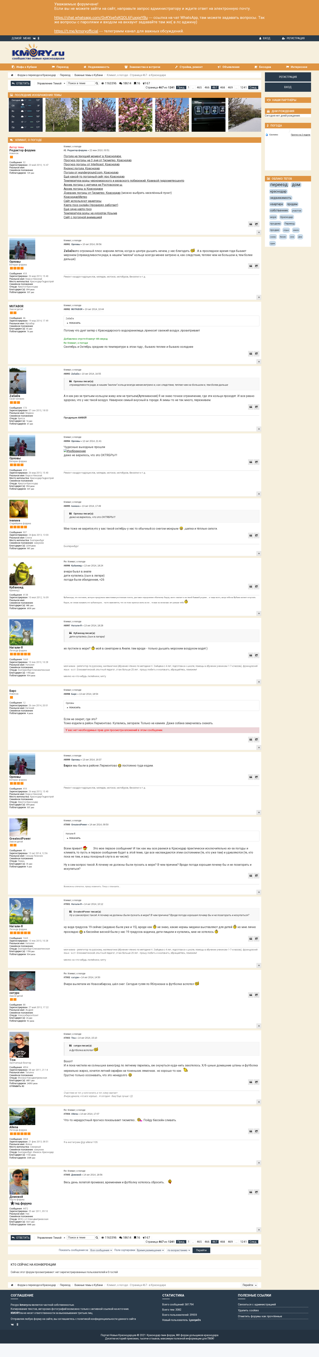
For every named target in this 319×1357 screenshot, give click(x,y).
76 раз (30, 332)
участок (296, 210)
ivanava (14, 520)
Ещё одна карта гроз (78, 209)
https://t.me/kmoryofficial (76, 31)
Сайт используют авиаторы (83, 201)
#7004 (67, 1114)
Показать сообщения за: (74, 1250)
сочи (292, 237)
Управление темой (49, 83)
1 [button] (188, 87)
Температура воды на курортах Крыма (90, 213)
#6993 (67, 374)
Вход (266, 38)
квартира (276, 204)
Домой (16, 38)
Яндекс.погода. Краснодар (82, 168)
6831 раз (30, 1081)
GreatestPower (20, 838)
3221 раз (30, 1222)
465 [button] (199, 87)
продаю (274, 230)
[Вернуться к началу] (258, 232)
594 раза (30, 290)
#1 (65, 150)
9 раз (29, 867)
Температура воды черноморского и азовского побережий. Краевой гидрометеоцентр (124, 180)
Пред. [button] (181, 87)
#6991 (67, 244)
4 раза (30, 713)
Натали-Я (16, 647)
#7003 (67, 1038)
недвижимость (280, 198)
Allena (13, 1127)
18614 (126, 83)
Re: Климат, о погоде (74, 561)
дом (296, 184)
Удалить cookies (248, 1310)
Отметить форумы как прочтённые (260, 1316)
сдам (272, 244)
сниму (273, 237)
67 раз (30, 424)
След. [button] (253, 87)
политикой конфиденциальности (97, 1318)
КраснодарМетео (75, 197)
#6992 (67, 309)
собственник (279, 210)
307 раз (30, 292)
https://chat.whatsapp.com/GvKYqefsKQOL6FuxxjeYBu (101, 17)
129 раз (30, 173)
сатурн (14, 993)
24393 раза (32, 1083)
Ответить (23, 83)
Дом (300, 237)
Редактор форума (22, 150)
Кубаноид (16, 587)
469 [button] (230, 87)
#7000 (67, 824)
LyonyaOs (195, 1320)
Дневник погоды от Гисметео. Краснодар (92, 193)
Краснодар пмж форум (161, 1335)
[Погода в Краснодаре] (288, 130)
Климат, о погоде (72, 146)
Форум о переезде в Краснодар (36, 75)
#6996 (67, 565)
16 (138, 83)
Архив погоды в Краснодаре (83, 189)
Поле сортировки (125, 1250)
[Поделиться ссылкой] (256, 224)
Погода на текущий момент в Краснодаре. (93, 156)
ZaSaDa (14, 396)
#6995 (67, 506)
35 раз (29, 864)
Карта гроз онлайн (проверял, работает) (91, 205)
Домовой (16, 1196)
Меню (27, 38)
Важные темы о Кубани (89, 75)
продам (292, 204)
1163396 (110, 83)
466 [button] (207, 87)
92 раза (30, 1021)
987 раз (30, 549)
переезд (279, 184)
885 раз (29, 606)
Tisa (12, 1060)
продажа (275, 223)
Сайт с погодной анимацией (83, 217)
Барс (12, 691)
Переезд (65, 75)
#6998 (67, 694)
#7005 (67, 1175)
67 (148, 83)
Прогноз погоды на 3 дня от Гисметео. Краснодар (98, 160)
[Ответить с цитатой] (250, 224)
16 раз (29, 421)
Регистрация (296, 38)
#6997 (67, 625)
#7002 (67, 977)
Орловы (15, 261)
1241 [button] (243, 87)
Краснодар (286, 217)
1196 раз (30, 673)
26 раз (29, 1018)
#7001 (67, 904)
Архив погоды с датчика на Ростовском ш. (93, 184)
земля (296, 230)
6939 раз (31, 608)
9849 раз (31, 1225)
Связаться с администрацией (257, 1304)
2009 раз (31, 1158)
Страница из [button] (160, 87)
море (273, 217)
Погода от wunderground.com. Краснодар (91, 172)
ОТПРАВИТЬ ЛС (16, 1086)
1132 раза (31, 1155)
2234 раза (31, 546)
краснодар (278, 191)
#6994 (67, 441)
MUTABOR (16, 306)
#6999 (67, 759)
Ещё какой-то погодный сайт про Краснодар (94, 176)
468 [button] (222, 87)
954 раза (31, 676)
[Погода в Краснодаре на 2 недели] (301, 135)
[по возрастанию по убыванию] (178, 1250)
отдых (286, 230)
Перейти (248, 1285)
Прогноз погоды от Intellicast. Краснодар (92, 164)
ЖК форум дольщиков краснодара (197, 1335)
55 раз (29, 329)
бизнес (283, 237)
